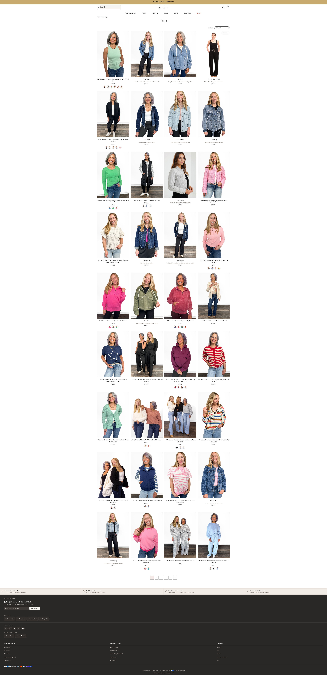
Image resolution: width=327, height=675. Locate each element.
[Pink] (120, 147)
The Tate (180, 79)
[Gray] (118, 86)
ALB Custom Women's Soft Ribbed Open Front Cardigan (113, 140)
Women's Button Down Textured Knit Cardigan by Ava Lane (113, 441)
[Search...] (99, 7)
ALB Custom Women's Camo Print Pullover (180, 561)
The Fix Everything (214, 79)
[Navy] (146, 205)
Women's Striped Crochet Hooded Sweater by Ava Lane (214, 441)
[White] (114, 86)
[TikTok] (14, 628)
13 (170, 577)
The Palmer (214, 500)
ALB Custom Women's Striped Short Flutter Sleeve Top (180, 501)
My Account (7, 647)
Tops (176, 13)
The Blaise (180, 260)
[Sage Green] (210, 568)
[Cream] (145, 445)
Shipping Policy (114, 650)
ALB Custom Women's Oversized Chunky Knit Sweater (180, 441)
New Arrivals (130, 13)
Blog (218, 660)
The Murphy (113, 561)
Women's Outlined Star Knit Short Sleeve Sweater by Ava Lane (113, 380)
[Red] (148, 445)
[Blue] (108, 86)
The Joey (147, 139)
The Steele (180, 200)
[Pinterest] (18, 628)
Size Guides (7, 653)
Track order (10, 618)
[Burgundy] (178, 326)
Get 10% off (34, 608)
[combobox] (110, 7)
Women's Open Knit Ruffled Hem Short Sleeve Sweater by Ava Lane (113, 261)
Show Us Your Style (222, 657)
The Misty (147, 79)
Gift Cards (7, 650)
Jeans (144, 13)
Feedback (113, 660)
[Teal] (182, 326)
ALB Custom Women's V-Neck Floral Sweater (147, 440)
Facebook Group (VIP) (10, 657)
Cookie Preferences (180, 670)
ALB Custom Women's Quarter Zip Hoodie (180, 321)
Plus (166, 13)
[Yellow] (218, 268)
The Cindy (214, 139)
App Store (10, 635)
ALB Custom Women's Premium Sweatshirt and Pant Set (213, 561)
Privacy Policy (155, 670)
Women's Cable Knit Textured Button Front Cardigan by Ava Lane (214, 201)
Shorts (155, 13)
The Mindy (180, 139)
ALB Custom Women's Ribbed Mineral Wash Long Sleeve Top (113, 201)
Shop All (187, 13)
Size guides (45, 618)
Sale (199, 13)
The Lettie (146, 260)
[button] (228, 7)
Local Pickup (7, 660)
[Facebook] (5, 628)
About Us (219, 647)
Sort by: (210, 27)
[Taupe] (121, 86)
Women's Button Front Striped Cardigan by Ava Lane (213, 380)
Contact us (33, 618)
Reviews (219, 653)
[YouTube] (23, 628)
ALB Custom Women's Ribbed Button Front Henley (214, 261)
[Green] (111, 86)
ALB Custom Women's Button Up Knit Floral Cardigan (113, 501)
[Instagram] (10, 628)
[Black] (104, 86)
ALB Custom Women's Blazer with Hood (214, 321)
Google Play (22, 635)
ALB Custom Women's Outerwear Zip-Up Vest (147, 500)
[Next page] (175, 577)
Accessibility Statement (116, 653)
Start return (22, 618)
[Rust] (185, 326)
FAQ (218, 650)
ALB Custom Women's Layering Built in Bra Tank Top (113, 80)
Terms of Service (146, 670)
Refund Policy (114, 647)
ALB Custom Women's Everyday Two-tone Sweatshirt (147, 561)
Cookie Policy (114, 657)
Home (98, 17)
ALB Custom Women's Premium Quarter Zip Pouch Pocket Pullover (180, 380)
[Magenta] (178, 387)
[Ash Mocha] (113, 147)
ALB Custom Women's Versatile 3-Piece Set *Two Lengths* (147, 380)
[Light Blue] (217, 568)
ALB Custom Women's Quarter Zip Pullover (113, 321)
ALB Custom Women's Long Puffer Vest (147, 200)
